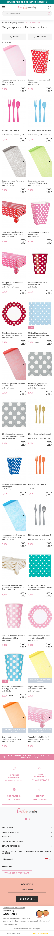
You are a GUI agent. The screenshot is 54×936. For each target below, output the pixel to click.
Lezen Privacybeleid (10, 925)
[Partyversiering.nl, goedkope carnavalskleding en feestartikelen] (27, 5)
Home (4, 23)
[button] (27, 859)
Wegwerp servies (16, 23)
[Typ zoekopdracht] (48, 14)
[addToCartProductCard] (23, 89)
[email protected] (40, 799)
